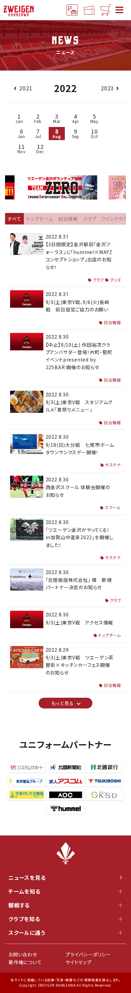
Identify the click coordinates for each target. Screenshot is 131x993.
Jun (21, 133)
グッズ (115, 280)
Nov (21, 148)
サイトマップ (79, 962)
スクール (113, 508)
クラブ (98, 280)
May (94, 118)
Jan (19, 118)
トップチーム (109, 635)
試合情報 (112, 322)
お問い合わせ (22, 954)
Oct (94, 133)
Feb (37, 118)
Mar (56, 118)
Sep (75, 133)
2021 (25, 88)
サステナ (113, 465)
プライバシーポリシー (88, 954)
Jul (38, 133)
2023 (107, 88)
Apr (75, 118)
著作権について (25, 962)
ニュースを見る (27, 877)
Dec (40, 148)
